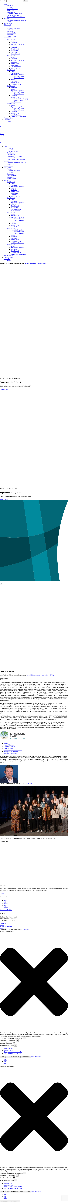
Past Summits (7, 38)
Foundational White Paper (14, 13)
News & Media (11, 33)
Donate (13, 79)
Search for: (3, 1)
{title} (5, 1060)
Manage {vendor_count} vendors (13, 1052)
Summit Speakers (19, 78)
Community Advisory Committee (13, 750)
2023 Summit (11, 70)
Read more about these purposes (13, 1053)
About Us (10, 5)
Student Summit (11, 36)
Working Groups (8, 23)
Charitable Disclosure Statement (16, 17)
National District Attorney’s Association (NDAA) (40, 675)
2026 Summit (7, 25)
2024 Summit (11, 55)
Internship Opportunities (10, 753)
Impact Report (11, 12)
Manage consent (5, 1201)
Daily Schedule (15, 73)
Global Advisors (8, 748)
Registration (10, 34)
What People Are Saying (21, 99)
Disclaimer (26, 929)
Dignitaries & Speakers (13, 28)
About (5, 4)
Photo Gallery (14, 50)
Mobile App (10, 31)
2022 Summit (11, 86)
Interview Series (18, 100)
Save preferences (25, 1056)
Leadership (10, 29)
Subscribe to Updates (6, 910)
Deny (7, 1056)
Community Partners (9, 746)
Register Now (4, 389)
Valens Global (29, 783)
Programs (6, 18)
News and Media (8, 118)
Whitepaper (14, 87)
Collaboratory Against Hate (18, 116)
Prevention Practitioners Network (16, 20)
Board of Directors (12, 9)
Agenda (9, 26)
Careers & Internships (13, 15)
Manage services (8, 1050)
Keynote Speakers (19, 76)
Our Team (10, 7)
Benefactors (10, 10)
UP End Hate (11, 21)
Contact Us (7, 119)
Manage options (8, 1048)
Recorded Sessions (16, 66)
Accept (2, 1056)
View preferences (15, 1056)
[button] (34, 982)
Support (9, 121)
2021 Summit (11, 103)
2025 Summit (11, 39)
